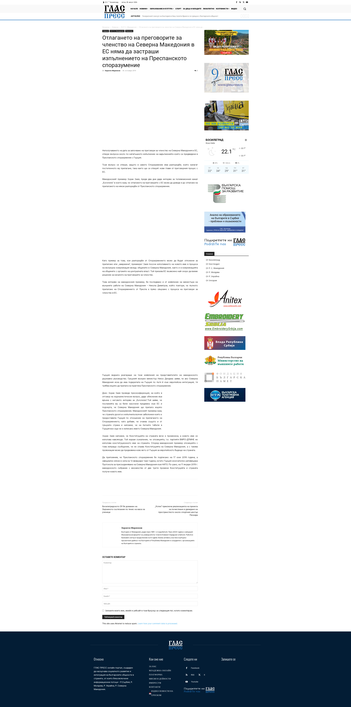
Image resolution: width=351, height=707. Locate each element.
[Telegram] (143, 77)
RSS (192, 675)
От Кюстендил (213, 264)
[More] (155, 77)
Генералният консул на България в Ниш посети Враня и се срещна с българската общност (180, 16)
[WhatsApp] (124, 77)
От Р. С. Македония (129, 27)
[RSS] (240, 2)
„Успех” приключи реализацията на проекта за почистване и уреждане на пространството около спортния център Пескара (176, 510)
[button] (245, 9)
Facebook (195, 668)
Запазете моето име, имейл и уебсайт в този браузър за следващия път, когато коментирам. (149, 610)
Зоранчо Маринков (112, 71)
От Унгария (211, 280)
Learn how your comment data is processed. (158, 623)
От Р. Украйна (212, 276)
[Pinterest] (117, 77)
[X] (243, 2)
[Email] (130, 77)
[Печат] (136, 77)
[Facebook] (236, 2)
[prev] (242, 16)
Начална (105, 27)
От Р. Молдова (213, 272)
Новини (115, 27)
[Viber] (149, 77)
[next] (247, 16)
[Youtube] (247, 2)
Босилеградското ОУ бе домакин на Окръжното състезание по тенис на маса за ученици (123, 509)
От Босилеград (213, 260)
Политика (129, 31)
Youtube (194, 682)
